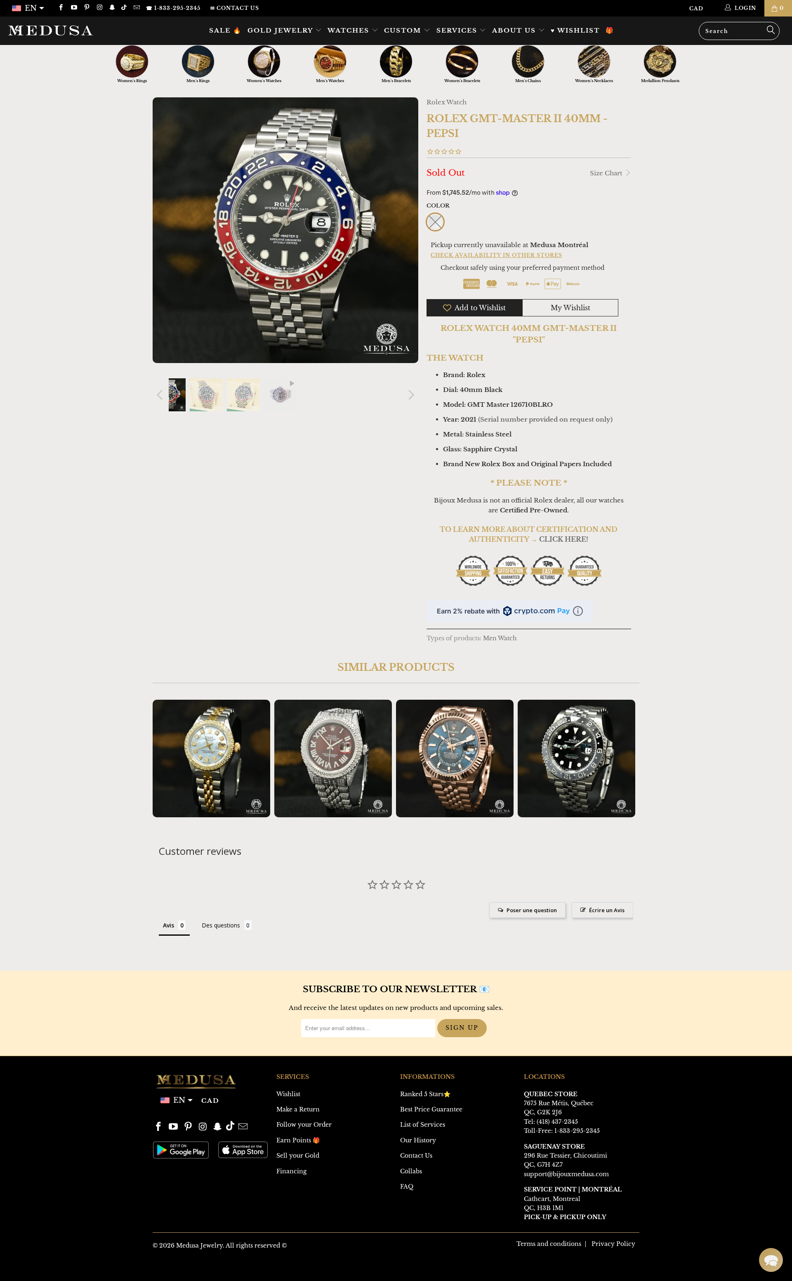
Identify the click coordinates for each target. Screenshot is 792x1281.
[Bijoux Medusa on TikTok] (124, 8)
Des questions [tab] (221, 925)
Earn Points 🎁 (298, 1140)
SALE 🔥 (225, 30)
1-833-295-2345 (577, 1131)
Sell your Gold (297, 1155)
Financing (291, 1171)
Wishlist (288, 1094)
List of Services (422, 1124)
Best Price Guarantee (431, 1109)
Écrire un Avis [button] (607, 910)
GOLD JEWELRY (281, 30)
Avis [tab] (168, 925)
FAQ (406, 1186)
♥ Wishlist (575, 30)
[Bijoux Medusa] (67, 30)
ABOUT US (515, 30)
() (545, 419)
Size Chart (607, 173)
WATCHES (350, 30)
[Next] (410, 394)
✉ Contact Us (234, 8)
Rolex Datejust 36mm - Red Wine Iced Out (333, 758)
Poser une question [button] (532, 910)
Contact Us (416, 1155)
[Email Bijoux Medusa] (135, 8)
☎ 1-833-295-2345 (173, 8)
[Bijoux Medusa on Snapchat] (112, 8)
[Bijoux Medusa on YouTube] (73, 8)
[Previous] (160, 394)
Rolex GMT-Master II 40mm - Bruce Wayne (576, 758)
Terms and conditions (548, 1244)
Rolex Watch (447, 102)
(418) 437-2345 (557, 1121)
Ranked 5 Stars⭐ (425, 1094)
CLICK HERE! (563, 539)
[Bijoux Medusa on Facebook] (60, 8)
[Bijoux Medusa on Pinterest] (86, 8)
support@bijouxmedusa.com (566, 1174)
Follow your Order (304, 1124)
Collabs (411, 1171)
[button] (771, 1260)
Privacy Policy (613, 1244)
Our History (418, 1140)
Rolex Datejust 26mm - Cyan (211, 758)
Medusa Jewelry (199, 1245)
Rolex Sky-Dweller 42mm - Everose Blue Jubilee (455, 758)
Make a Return (298, 1109)
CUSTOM (404, 30)
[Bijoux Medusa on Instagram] (99, 8)
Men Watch (500, 638)
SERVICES (458, 30)
